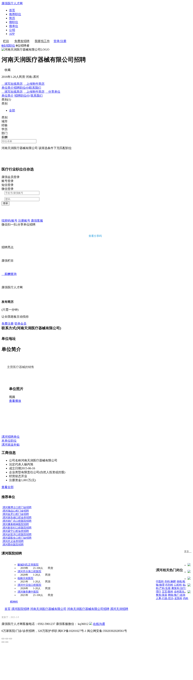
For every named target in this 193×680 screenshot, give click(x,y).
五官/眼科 (167, 591)
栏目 (6, 41)
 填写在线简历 (12, 83)
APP (12, 33)
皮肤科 (178, 598)
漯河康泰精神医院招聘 (15, 524)
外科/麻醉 (170, 581)
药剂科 (169, 584)
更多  (187, 551)
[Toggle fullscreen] (6, 638)
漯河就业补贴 (11, 444)
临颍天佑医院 (25, 578)
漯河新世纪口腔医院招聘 (16, 527)
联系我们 (35, 87)
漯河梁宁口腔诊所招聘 (15, 531)
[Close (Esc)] (3, 638)
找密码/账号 (9, 220)
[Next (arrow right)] (6, 642)
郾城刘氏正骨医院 (28, 564)
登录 (5, 203)
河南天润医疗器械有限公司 (48, 608)
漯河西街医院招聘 (13, 544)
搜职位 (13, 22)
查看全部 (8, 487)
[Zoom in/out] (10, 638)
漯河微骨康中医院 (28, 591)
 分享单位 (52, 91)
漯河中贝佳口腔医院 (29, 585)
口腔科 (178, 584)
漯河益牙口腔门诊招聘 (15, 514)
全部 (12, 110)
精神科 (14, 601)
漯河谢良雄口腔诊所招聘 (16, 517)
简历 (12, 18)
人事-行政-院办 (165, 598)
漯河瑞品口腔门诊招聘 (15, 510)
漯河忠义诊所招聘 (13, 541)
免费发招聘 (21, 41)
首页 (12, 10)
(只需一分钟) (10, 309)
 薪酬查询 (9, 274)
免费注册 (8, 323)
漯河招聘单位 (11, 436)
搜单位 (13, 26)
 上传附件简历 (33, 83)
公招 (12, 30)
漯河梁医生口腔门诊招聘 (16, 537)
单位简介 (8, 87)
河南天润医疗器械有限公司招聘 (88, 608)
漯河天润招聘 (119, 608)
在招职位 (8, 45)
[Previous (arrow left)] (3, 642)
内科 (185, 598)
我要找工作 (42, 41)
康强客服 (37, 220)
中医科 (160, 581)
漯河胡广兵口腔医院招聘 (16, 520)
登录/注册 (60, 41)
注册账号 (24, 220)
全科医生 (179, 591)
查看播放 (15, 400)
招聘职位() (21, 87)
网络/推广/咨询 (176, 595)
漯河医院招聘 (20, 608)
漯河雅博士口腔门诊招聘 (16, 507)
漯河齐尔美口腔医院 (29, 571)
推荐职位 (15, 14)
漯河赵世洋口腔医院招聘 (16, 534)
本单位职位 (9, 440)
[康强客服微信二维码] (90, 623)
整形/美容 (161, 595)
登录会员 (20, 323)
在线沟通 (99, 623)
